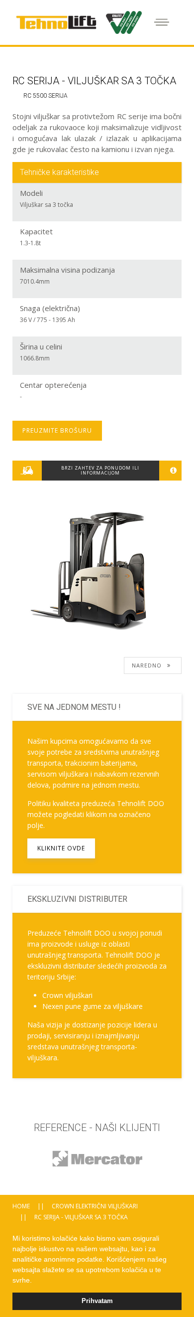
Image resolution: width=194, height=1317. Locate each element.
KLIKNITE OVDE (61, 848)
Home (21, 1206)
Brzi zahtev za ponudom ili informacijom (100, 470)
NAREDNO (148, 665)
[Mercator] (97, 1158)
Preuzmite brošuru (57, 430)
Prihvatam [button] (97, 1301)
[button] (35, 1281)
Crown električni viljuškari (95, 1206)
